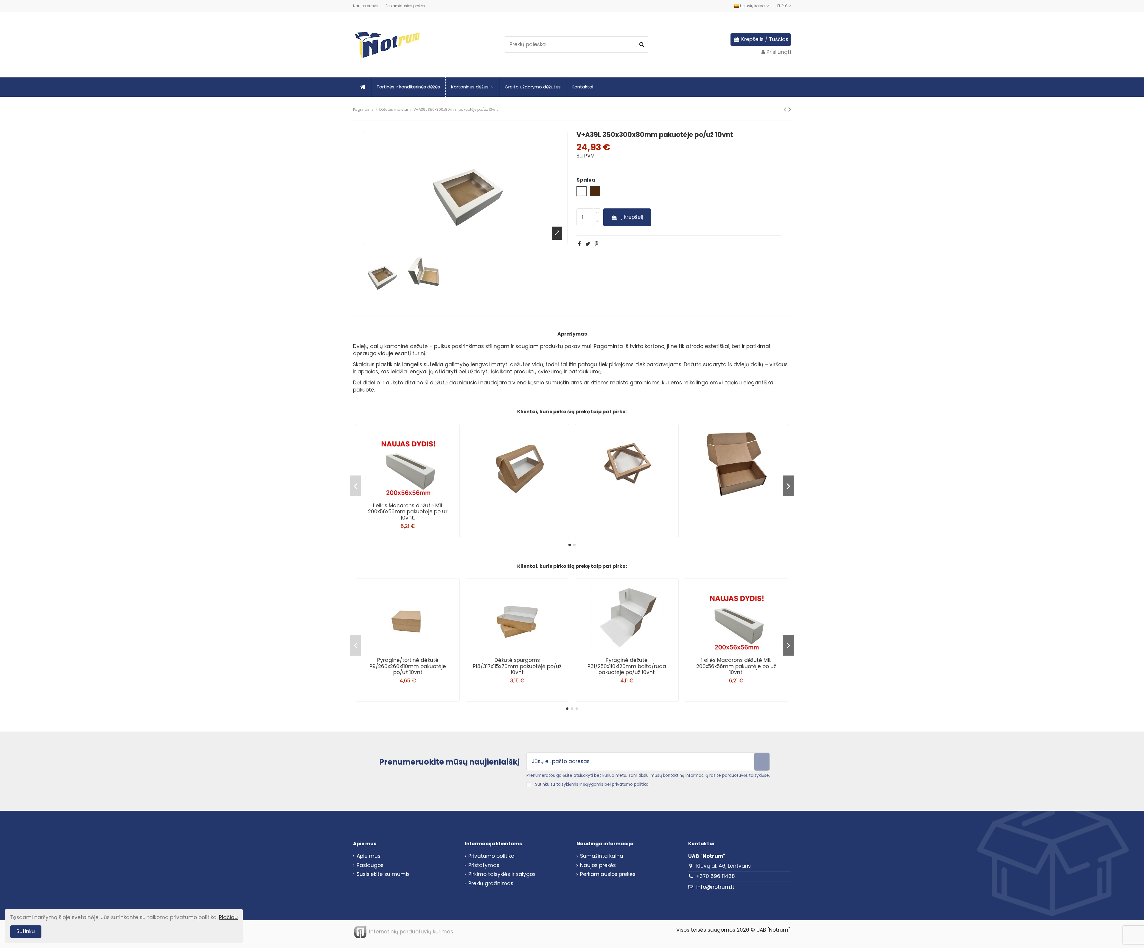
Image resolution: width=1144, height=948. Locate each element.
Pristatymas (483, 865)
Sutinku (25, 931)
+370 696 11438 (715, 876)
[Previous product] (786, 109)
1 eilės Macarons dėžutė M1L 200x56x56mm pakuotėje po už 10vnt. (408, 511)
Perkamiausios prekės (405, 5)
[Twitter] (587, 243)
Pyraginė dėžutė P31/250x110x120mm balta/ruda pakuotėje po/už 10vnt (626, 666)
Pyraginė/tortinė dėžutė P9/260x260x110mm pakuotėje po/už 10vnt (407, 666)
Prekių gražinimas (490, 883)
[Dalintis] (579, 243)
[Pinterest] (596, 243)
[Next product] (789, 109)
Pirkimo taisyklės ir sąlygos (502, 874)
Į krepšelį (632, 217)
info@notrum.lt (715, 887)
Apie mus (368, 856)
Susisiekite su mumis (383, 874)
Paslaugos (370, 865)
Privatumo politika (491, 856)
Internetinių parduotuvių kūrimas (411, 931)
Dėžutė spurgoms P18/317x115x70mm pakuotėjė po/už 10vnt (517, 666)
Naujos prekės (366, 5)
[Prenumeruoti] (762, 762)
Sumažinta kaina (601, 856)
